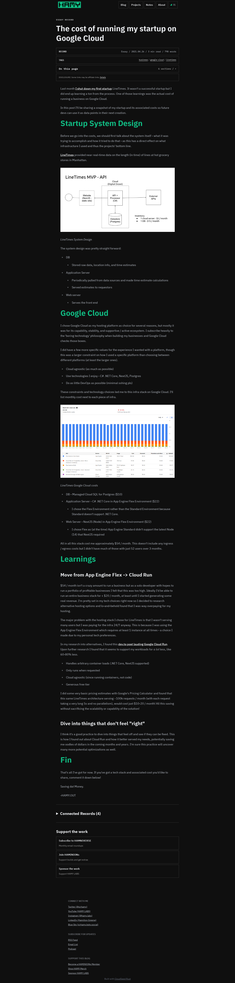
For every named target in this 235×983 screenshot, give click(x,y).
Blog (123, 4)
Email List (73, 944)
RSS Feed (73, 940)
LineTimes (67, 155)
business (143, 60)
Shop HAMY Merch (77, 968)
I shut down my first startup (93, 88)
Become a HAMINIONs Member (84, 964)
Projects (136, 4)
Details (103, 77)
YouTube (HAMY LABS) (79, 911)
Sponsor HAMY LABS (78, 973)
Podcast (72, 948)
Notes (149, 4)
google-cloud (157, 60)
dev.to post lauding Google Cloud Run (142, 644)
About (161, 4)
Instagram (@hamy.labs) (80, 915)
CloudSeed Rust (123, 978)
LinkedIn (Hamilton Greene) (82, 920)
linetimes (171, 60)
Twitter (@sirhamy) (77, 906)
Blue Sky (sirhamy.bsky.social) (83, 924)
